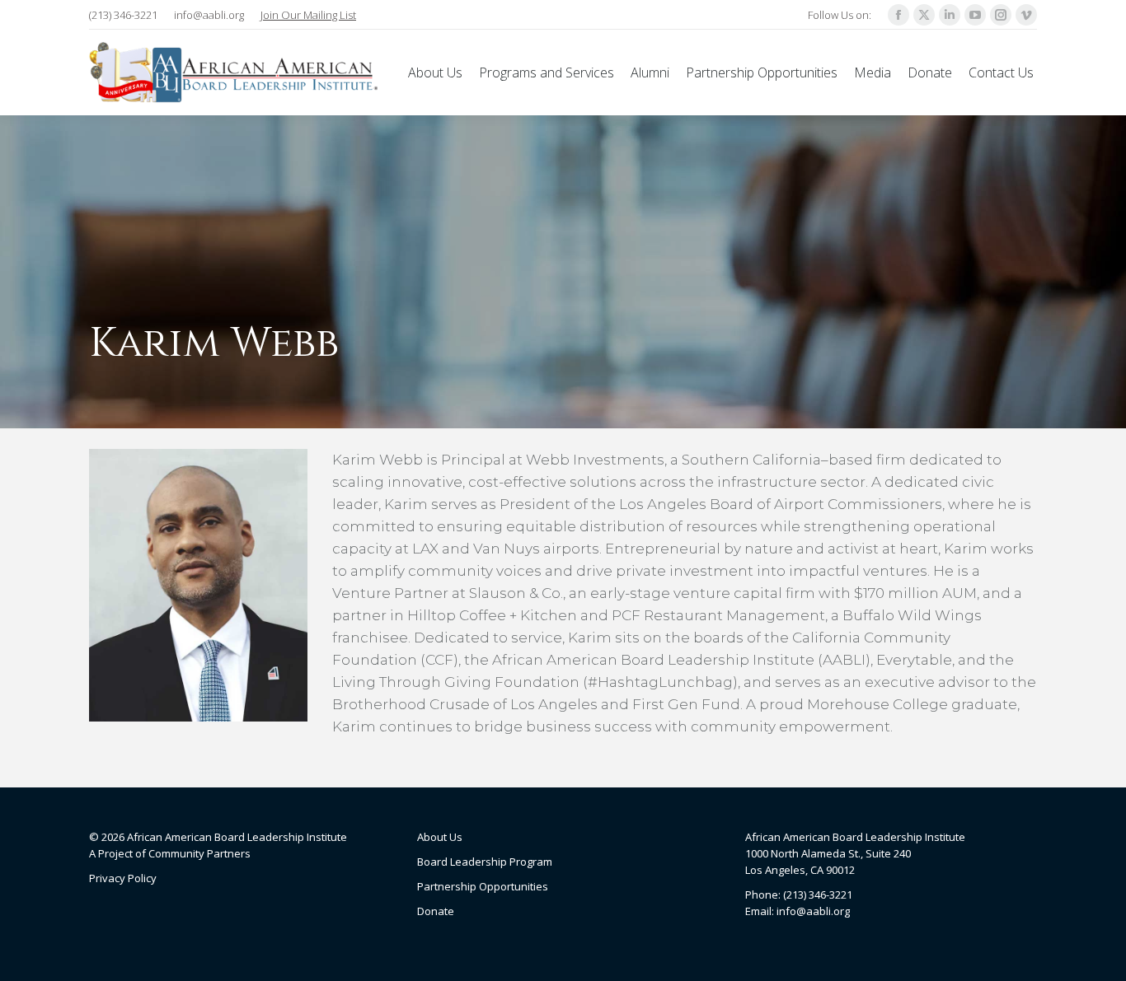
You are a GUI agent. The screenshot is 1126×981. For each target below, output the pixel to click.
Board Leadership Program (484, 861)
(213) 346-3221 (123, 14)
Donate (435, 911)
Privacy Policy (123, 878)
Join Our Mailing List (308, 14)
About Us (439, 836)
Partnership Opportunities (482, 886)
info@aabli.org (209, 14)
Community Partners (199, 853)
